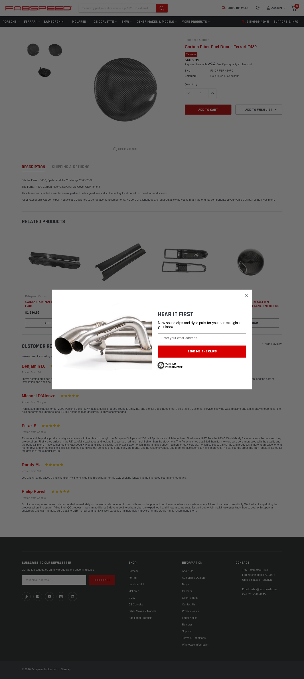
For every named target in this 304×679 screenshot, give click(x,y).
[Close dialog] (246, 295)
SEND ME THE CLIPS (202, 351)
